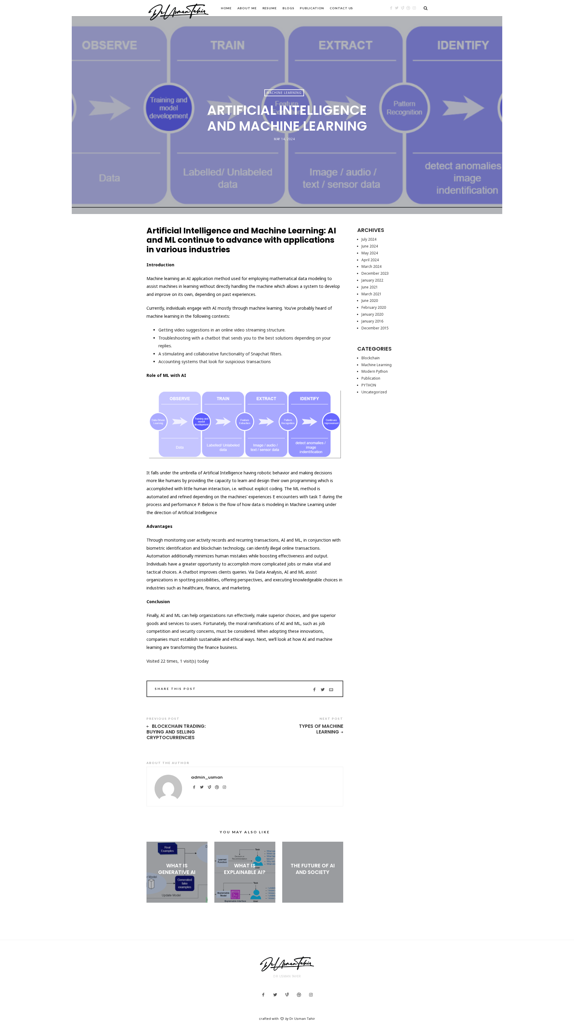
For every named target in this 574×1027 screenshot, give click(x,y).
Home (226, 8)
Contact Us (341, 8)
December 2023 (375, 273)
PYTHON (368, 385)
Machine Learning (284, 93)
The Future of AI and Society (313, 869)
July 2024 (368, 239)
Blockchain (370, 357)
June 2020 (369, 300)
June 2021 (369, 287)
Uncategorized (374, 392)
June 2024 (369, 246)
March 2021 (371, 294)
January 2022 (372, 280)
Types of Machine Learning (321, 729)
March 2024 (371, 266)
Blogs (288, 8)
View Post (177, 882)
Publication (312, 8)
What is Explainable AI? (244, 869)
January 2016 (372, 321)
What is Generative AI (177, 869)
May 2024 (369, 253)
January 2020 (372, 314)
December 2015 (375, 328)
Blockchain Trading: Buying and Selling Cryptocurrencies (176, 732)
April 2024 (370, 259)
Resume (269, 8)
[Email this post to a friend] (331, 689)
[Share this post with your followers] (322, 689)
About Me (247, 8)
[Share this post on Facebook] (314, 689)
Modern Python (374, 371)
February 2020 (373, 307)
